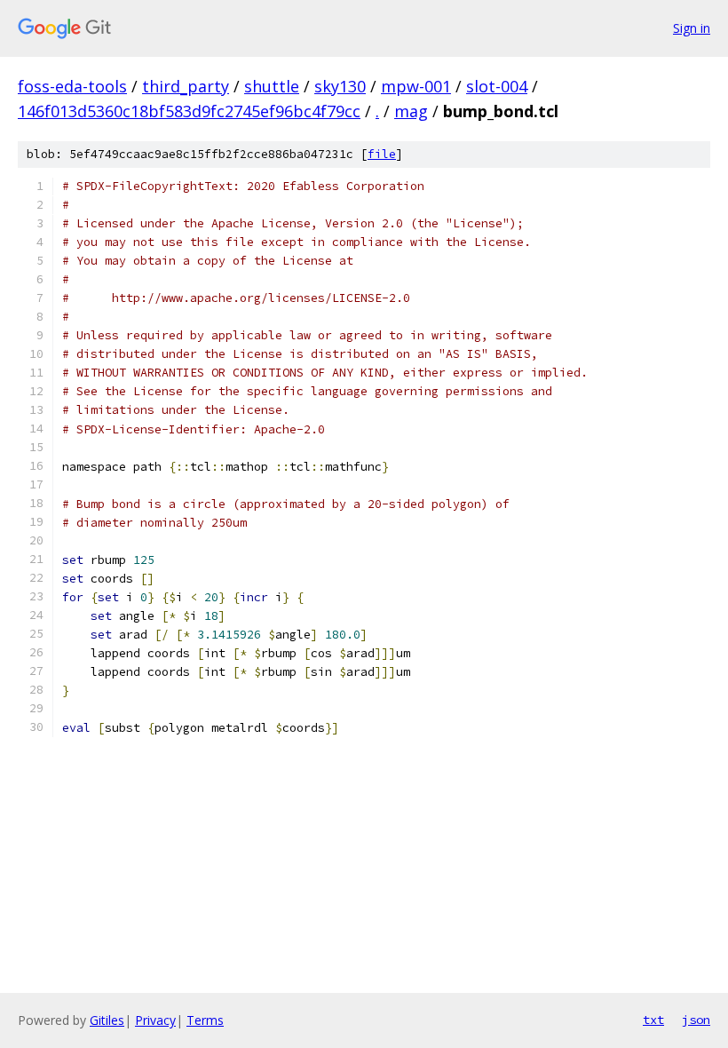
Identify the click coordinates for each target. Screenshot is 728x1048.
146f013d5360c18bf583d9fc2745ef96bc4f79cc (189, 111)
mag (411, 111)
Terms (205, 1020)
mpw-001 (416, 86)
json (696, 1020)
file (382, 154)
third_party (185, 86)
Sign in (691, 28)
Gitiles (107, 1020)
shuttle (271, 86)
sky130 (340, 86)
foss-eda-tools (72, 86)
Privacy (155, 1020)
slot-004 (496, 86)
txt (653, 1020)
